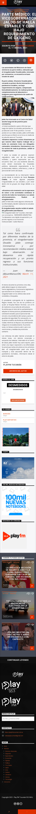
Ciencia (7, 777)
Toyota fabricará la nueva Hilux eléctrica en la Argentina (18, 604)
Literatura (8, 774)
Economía (8, 758)
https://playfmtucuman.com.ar (14, 732)
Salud (6, 767)
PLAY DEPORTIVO (9, 420)
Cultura (7, 772)
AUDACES (6, 414)
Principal (25, 11)
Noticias (17, 11)
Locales (10, 11)
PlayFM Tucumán (25, 46)
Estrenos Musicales (11, 751)
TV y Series (8, 765)
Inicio (5, 746)
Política (7, 763)
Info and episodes (18, 400)
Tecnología (8, 779)
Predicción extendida (18, 477)
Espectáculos (7, 562)
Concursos (7, 782)
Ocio (6, 770)
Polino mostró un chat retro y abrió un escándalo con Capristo (18, 635)
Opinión (7, 760)
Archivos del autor (17, 371)
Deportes (8, 753)
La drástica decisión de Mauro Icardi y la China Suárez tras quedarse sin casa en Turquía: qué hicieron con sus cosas (18, 573)
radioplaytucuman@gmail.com (14, 736)
